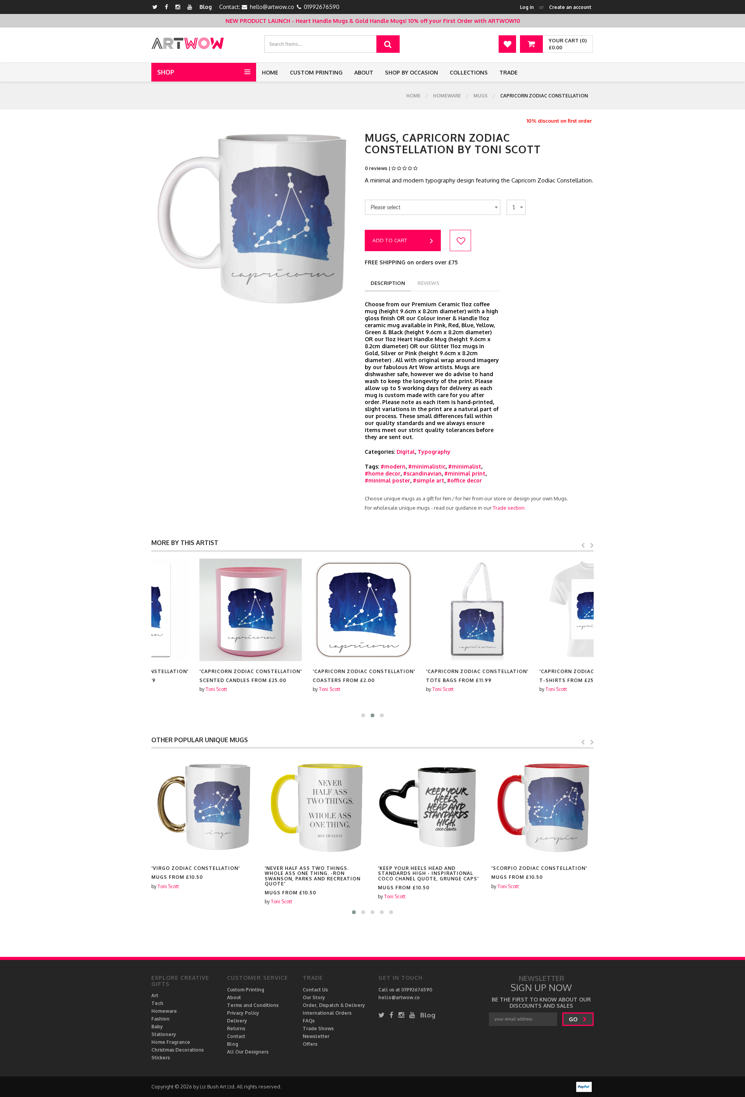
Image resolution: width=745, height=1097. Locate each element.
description (388, 283)
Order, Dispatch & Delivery (334, 1005)
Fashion (160, 1019)
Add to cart (389, 240)
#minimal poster (387, 480)
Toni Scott (168, 689)
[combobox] (433, 207)
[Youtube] (189, 7)
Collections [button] (469, 72)
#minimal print (464, 473)
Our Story (314, 997)
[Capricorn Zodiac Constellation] (202, 610)
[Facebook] (166, 7)
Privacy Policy (243, 1013)
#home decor (382, 473)
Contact (236, 1036)
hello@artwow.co (272, 6)
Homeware (447, 96)
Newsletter (316, 1036)
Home (270, 72)
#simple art (428, 480)
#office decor (464, 480)
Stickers (160, 1058)
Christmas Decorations (177, 1050)
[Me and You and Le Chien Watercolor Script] (542, 806)
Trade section (509, 508)
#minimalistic (426, 466)
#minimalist (464, 466)
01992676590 (322, 6)
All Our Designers (248, 1052)
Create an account (570, 7)
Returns (236, 1028)
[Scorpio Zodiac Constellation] (429, 806)
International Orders (327, 1013)
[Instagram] (177, 7)
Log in (527, 7)
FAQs (309, 1021)
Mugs (480, 96)
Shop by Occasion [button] (411, 72)
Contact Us (315, 990)
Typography (434, 451)
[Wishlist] (507, 44)
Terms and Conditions (253, 1005)
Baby (157, 1026)
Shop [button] (165, 72)
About (363, 72)
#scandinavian (422, 473)
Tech (157, 1003)
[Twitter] (155, 7)
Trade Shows (318, 1028)
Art (154, 995)
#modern (393, 466)
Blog (205, 6)
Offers (310, 1044)
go (574, 1019)
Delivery (237, 1021)
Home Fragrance (170, 1042)
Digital (406, 451)
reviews (428, 283)
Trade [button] (508, 72)
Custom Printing (316, 72)
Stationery (163, 1034)
